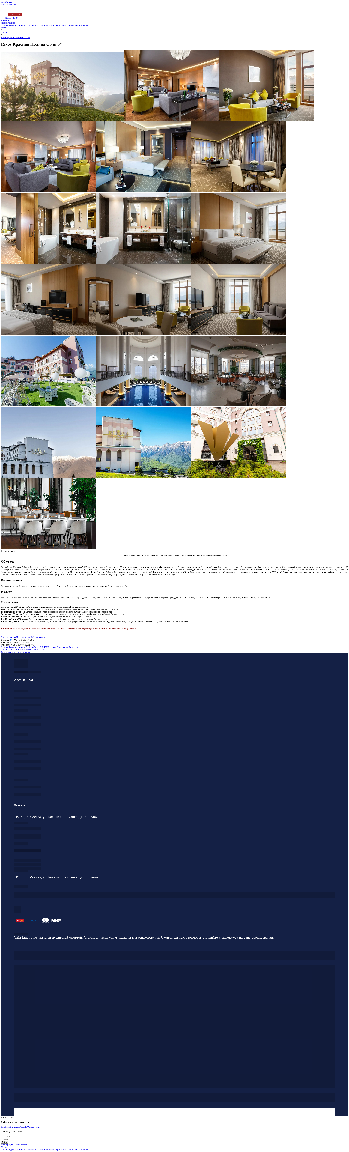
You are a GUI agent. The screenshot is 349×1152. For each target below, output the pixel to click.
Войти (4, 1142)
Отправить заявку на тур (27, 864)
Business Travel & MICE (37, 647)
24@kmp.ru (27, 838)
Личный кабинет (5, 21)
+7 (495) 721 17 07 (9, 18)
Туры (11, 25)
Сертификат (60, 25)
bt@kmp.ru (27, 749)
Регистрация (7, 1145)
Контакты (83, 25)
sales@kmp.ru (27, 794)
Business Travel (33, 25)
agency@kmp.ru (27, 705)
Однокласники (34, 1127)
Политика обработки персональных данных (21, 934)
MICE (43, 25)
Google (23, 1127)
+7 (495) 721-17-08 (27, 828)
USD (31, 640)
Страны (4, 25)
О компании (72, 25)
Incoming (50, 25)
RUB (15, 640)
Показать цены (23, 637)
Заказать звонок (8, 5)
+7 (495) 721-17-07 (27, 698)
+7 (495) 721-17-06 (27, 787)
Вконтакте (15, 1127)
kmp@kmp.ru (7, 2)
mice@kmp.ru (27, 768)
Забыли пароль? (20, 1145)
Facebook (5, 1127)
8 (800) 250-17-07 (27, 850)
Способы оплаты (27, 868)
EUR (23, 640)
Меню (12, 23)
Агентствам (19, 25)
